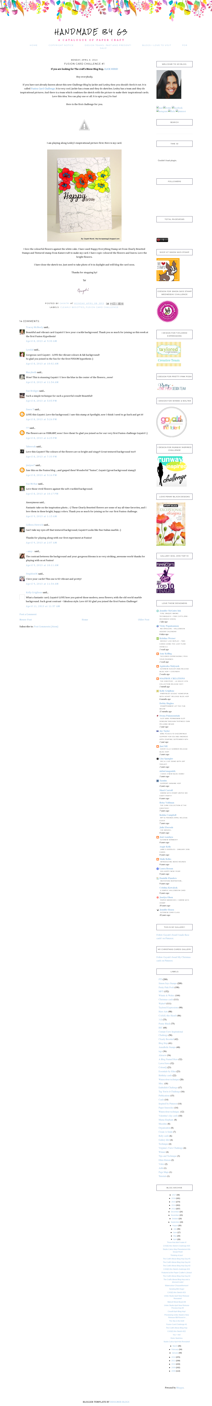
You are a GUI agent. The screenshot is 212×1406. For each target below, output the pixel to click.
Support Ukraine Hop (170, 783)
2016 (173, 1198)
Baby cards (164, 1135)
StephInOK (32, 574)
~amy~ (30, 551)
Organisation (164, 1127)
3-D (160, 1019)
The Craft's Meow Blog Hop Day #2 (176, 1276)
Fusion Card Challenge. (42, 88)
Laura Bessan (166, 868)
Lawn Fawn (164, 1063)
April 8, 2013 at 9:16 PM (41, 475)
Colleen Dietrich (34, 525)
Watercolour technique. (169, 1111)
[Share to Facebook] (119, 303)
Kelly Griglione (34, 592)
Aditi (161, 1167)
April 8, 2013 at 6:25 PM (41, 438)
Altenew (162, 1055)
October (175, 1219)
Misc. (161, 1083)
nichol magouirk (168, 771)
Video (161, 1163)
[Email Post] (107, 303)
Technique (163, 1143)
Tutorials (162, 1176)
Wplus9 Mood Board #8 (176, 1302)
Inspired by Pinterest (168, 1103)
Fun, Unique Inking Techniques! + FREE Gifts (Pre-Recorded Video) (174, 616)
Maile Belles (165, 859)
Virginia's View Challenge (171, 1147)
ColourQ (163, 1067)
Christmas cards (166, 999)
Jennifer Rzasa (167, 909)
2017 (174, 1195)
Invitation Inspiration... (171, 881)
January (175, 1353)
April (175, 1239)
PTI (160, 979)
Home (34, 45)
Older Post (143, 620)
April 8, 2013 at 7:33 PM (41, 457)
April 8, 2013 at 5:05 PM (41, 401)
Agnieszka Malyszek (169, 666)
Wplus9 (162, 1003)
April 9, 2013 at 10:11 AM (42, 565)
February (175, 1349)
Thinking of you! (176, 1255)
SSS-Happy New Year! (170, 871)
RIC (161, 1027)
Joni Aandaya (166, 837)
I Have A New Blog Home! (172, 774)
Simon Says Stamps (168, 983)
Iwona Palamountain (170, 715)
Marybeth (31, 372)
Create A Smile (166, 1131)
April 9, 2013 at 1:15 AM (41, 516)
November (175, 1215)
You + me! (177, 1335)
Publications (164, 1095)
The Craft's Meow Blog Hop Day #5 (176, 1259)
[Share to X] (116, 303)
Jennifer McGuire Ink (170, 610)
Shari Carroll (166, 790)
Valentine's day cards (168, 1115)
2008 (173, 1371)
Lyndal (29, 350)
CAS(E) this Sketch (168, 1015)
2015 (173, 1202)
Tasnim (163, 780)
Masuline (163, 1123)
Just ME (164, 746)
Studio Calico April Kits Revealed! (177, 1342)
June (175, 1232)
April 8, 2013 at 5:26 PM (41, 419)
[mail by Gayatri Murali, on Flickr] (159, 107)
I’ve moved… (166, 830)
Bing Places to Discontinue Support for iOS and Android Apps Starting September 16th (174, 736)
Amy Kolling (166, 653)
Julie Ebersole (166, 827)
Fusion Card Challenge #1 (176, 1324)
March (175, 1346)
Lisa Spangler (166, 758)
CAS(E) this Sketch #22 (176, 1331)
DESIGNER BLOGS (119, 1402)
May (175, 1236)
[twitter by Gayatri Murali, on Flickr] (167, 107)
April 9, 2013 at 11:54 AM (42, 584)
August (175, 1226)
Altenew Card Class (170, 912)
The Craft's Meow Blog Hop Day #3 (176, 1266)
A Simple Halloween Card (172, 890)
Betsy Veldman (167, 802)
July (175, 1229)
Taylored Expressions (168, 1007)
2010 (173, 1364)
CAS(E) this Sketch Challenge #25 (176, 1246)
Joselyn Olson (166, 897)
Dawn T (30, 409)
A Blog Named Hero (168, 1059)
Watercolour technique (169, 1079)
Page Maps (164, 1171)
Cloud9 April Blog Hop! (177, 1311)
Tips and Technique (168, 1155)
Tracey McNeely (34, 327)
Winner (162, 1151)
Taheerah (31, 446)
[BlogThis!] (114, 303)
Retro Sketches (177, 1338)
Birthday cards (165, 1075)
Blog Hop (163, 1043)
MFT (161, 991)
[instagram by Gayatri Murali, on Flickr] (162, 111)
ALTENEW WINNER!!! (169, 840)
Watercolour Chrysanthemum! (176, 1286)
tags (160, 1051)
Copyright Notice (61, 45)
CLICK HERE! (111, 69)
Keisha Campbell (168, 815)
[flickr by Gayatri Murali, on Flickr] (171, 111)
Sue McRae (31, 484)
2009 (173, 1368)
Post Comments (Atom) (46, 626)
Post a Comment (27, 614)
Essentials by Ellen (167, 1071)
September (175, 1222)
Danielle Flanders (168, 878)
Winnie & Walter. (167, 995)
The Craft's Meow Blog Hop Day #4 (176, 1262)
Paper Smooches (166, 1107)
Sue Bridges (32, 391)
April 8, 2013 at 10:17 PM (42, 494)
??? (27, 428)
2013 (173, 1209)
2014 (173, 1205)
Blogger (180, 1387)
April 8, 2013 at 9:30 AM (41, 341)
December (175, 1212)
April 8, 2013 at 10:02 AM (42, 364)
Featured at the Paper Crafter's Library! (177, 1273)
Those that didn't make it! (176, 1242)
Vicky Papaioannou (169, 625)
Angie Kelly (165, 846)
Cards (161, 1099)
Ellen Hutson (165, 1159)
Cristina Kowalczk (169, 887)
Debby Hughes (167, 703)
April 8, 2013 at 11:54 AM (42, 382)
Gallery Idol (164, 1139)
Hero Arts (163, 1011)
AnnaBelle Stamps (167, 1047)
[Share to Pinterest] (122, 303)
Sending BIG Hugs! (176, 1289)
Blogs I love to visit (156, 45)
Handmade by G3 (92, 31)
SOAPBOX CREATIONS (172, 678)
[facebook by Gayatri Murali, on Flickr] (177, 107)
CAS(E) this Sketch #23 (176, 1292)
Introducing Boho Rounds (173, 862)
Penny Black (164, 1023)
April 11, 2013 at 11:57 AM (43, 606)
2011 (173, 1361)
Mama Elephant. (166, 1119)
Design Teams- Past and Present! (108, 45)
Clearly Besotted (72, 307)
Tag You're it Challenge (169, 1091)
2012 (173, 1357)
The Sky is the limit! (176, 1321)
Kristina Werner (168, 638)
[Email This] (111, 303)
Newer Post (25, 620)
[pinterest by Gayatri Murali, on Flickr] (181, 111)
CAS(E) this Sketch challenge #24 (176, 1269)
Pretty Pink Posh (166, 987)
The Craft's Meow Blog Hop (176, 1328)
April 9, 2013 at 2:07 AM (41, 543)
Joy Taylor (165, 730)
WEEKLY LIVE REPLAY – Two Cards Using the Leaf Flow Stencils (173, 644)
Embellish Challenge (168, 1087)
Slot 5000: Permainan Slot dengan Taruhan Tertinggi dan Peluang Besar (175, 721)
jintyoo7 (30, 465)
